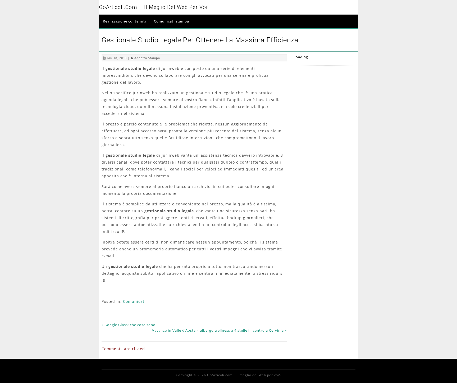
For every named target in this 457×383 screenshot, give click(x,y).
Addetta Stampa (147, 58)
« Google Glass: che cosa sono (129, 324)
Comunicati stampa (171, 21)
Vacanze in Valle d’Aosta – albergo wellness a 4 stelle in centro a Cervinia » (219, 330)
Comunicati (134, 301)
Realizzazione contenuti (124, 21)
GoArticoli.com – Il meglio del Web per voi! (154, 7)
